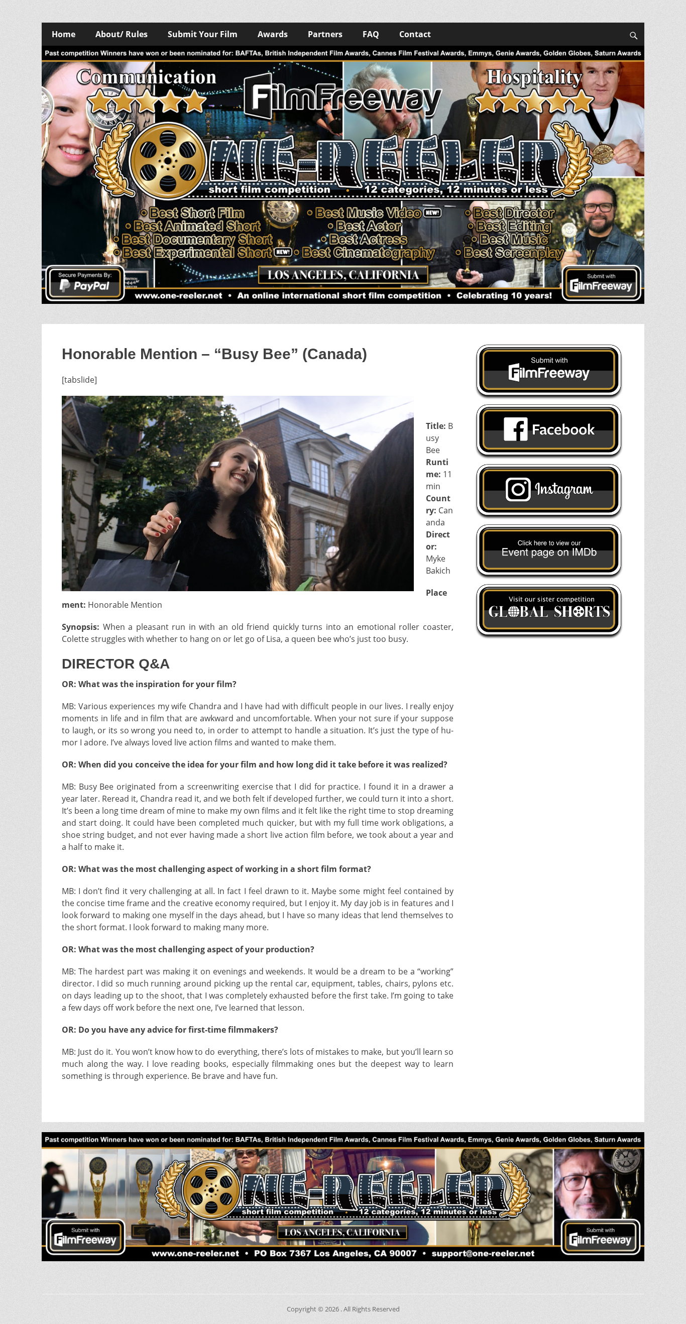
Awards (273, 34)
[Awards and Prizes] (343, 175)
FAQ (371, 34)
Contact (415, 34)
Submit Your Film (203, 34)
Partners (325, 34)
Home (63, 34)
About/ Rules (121, 34)
